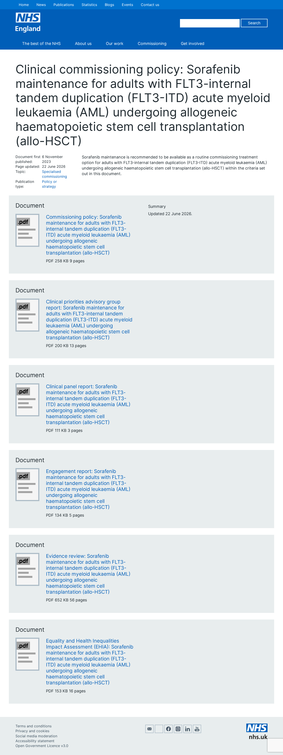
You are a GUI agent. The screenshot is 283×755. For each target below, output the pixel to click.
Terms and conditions (33, 726)
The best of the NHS (41, 43)
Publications (64, 4)
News (41, 4)
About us (83, 43)
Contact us (150, 4)
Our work (114, 43)
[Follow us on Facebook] (168, 732)
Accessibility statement (34, 741)
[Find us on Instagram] (178, 732)
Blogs (109, 4)
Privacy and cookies (32, 731)
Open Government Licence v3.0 (41, 745)
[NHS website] (257, 738)
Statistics (89, 4)
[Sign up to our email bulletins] (149, 732)
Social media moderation (36, 736)
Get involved (192, 43)
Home (24, 4)
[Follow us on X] (159, 732)
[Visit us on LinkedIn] (187, 732)
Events (127, 4)
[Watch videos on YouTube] (197, 732)
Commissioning (152, 43)
